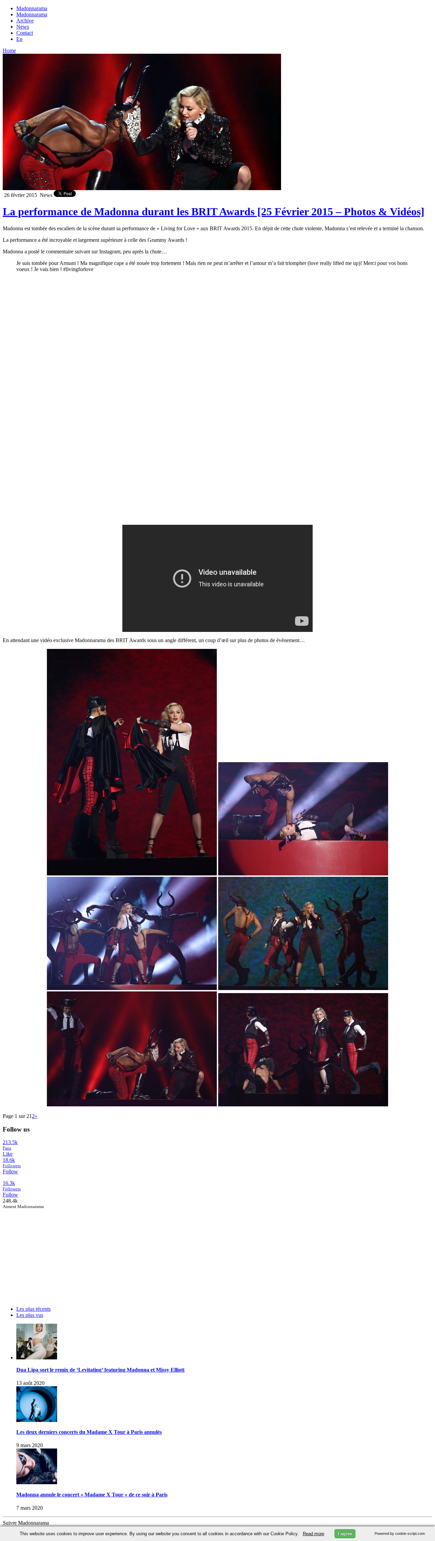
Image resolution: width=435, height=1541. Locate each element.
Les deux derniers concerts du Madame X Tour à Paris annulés (89, 1432)
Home (9, 50)
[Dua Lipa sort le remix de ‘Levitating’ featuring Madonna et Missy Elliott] (36, 1357)
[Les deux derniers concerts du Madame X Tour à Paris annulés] (36, 1420)
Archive (25, 20)
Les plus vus (29, 1315)
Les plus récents (33, 1309)
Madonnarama (31, 8)
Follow (10, 1171)
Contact (24, 33)
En (19, 39)
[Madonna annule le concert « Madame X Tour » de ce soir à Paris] (36, 1482)
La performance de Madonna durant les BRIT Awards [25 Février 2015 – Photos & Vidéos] (213, 211)
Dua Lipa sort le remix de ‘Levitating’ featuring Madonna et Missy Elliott (100, 1370)
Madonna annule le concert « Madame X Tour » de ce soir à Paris (92, 1494)
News (22, 27)
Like (8, 1154)
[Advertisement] (54, 1251)
